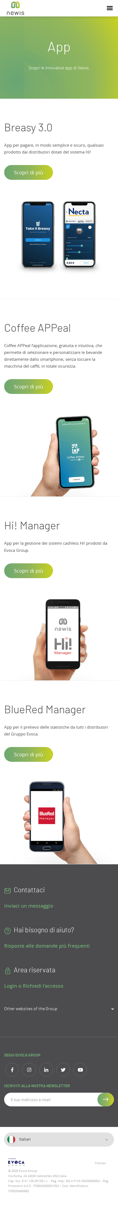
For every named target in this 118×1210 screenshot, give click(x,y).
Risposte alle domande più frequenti (47, 945)
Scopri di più (28, 172)
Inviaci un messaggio (28, 905)
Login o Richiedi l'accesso (33, 985)
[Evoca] (31, 1162)
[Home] (15, 8)
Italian (24, 1139)
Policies (100, 1163)
